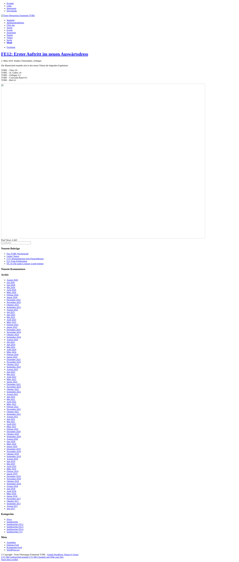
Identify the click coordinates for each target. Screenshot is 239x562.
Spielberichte (12, 522)
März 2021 (11, 426)
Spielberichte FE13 (15, 527)
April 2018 (11, 491)
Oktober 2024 (13, 334)
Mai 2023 (11, 374)
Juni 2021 (11, 419)
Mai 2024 (11, 347)
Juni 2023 (11, 372)
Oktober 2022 (13, 389)
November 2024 (14, 332)
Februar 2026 (12, 295)
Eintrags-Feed (13, 545)
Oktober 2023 (13, 364)
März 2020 (11, 444)
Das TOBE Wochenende (17, 254)
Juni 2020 (11, 441)
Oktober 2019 (13, 454)
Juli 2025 (11, 312)
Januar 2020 (12, 446)
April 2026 (11, 290)
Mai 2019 (11, 464)
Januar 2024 (12, 357)
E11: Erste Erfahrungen (17, 261)
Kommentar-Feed (14, 547)
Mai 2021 (11, 421)
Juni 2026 (11, 285)
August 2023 (12, 369)
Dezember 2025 (14, 300)
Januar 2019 (12, 474)
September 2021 (14, 414)
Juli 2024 (11, 342)
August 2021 (12, 416)
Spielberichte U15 (14, 532)
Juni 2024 (11, 344)
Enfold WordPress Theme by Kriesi (62, 554)
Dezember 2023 (14, 359)
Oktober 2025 (13, 305)
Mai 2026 (11, 287)
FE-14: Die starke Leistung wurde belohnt (25, 263)
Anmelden (11, 542)
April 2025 (11, 320)
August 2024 (12, 339)
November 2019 (14, 451)
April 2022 (11, 402)
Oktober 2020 (13, 434)
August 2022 (12, 394)
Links (9, 6)
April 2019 (11, 466)
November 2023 (14, 362)
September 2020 (14, 436)
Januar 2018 (12, 496)
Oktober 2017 (13, 501)
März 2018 (11, 494)
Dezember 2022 (14, 384)
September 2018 (14, 484)
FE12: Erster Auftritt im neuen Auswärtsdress (44, 54)
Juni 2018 (11, 489)
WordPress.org (13, 550)
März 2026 (11, 292)
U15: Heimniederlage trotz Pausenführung (25, 259)
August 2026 (12, 280)
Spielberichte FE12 (15, 524)
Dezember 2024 (14, 330)
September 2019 (14, 456)
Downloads (12, 11)
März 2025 (11, 322)
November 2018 (14, 479)
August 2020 (12, 439)
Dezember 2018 (14, 476)
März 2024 (11, 352)
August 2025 (12, 310)
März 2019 (11, 469)
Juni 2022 (11, 397)
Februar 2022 (12, 407)
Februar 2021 (12, 429)
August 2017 (12, 506)
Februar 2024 (12, 354)
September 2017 (14, 503)
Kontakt (10, 3)
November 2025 (14, 302)
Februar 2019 (12, 471)
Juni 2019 (11, 461)
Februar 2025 (12, 325)
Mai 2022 (11, 399)
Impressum (11, 8)
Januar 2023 (12, 382)
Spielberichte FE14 (15, 529)
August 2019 (12, 459)
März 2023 (11, 379)
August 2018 (12, 486)
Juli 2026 (11, 282)
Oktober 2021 (13, 412)
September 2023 (14, 367)
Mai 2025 (11, 317)
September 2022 (14, 392)
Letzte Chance (13, 256)
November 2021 (14, 409)
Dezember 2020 (14, 431)
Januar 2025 (12, 327)
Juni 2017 (11, 508)
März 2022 (11, 404)
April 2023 (11, 377)
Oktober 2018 (13, 481)
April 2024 (11, 349)
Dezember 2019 (14, 449)
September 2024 (14, 337)
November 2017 (14, 499)
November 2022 (14, 387)
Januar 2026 (12, 297)
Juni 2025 (11, 315)
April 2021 (11, 424)
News (9, 519)
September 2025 (14, 307)
